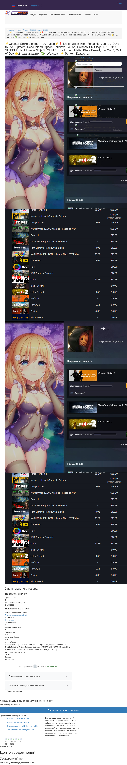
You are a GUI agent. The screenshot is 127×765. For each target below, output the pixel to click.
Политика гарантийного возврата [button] (24, 676)
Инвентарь (9, 620)
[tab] (38, 676)
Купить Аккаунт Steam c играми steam (32, 30)
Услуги (32, 14)
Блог (96, 14)
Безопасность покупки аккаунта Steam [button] (26, 685)
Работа (88, 14)
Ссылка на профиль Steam (16, 615)
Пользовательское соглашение (18, 718)
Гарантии (43, 14)
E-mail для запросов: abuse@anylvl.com (20, 730)
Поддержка (35, 5)
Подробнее (117, 130)
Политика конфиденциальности (18, 722)
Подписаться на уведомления (63, 710)
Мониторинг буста (57, 14)
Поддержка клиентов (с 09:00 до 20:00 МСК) (22, 726)
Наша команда (75, 14)
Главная (10, 30)
